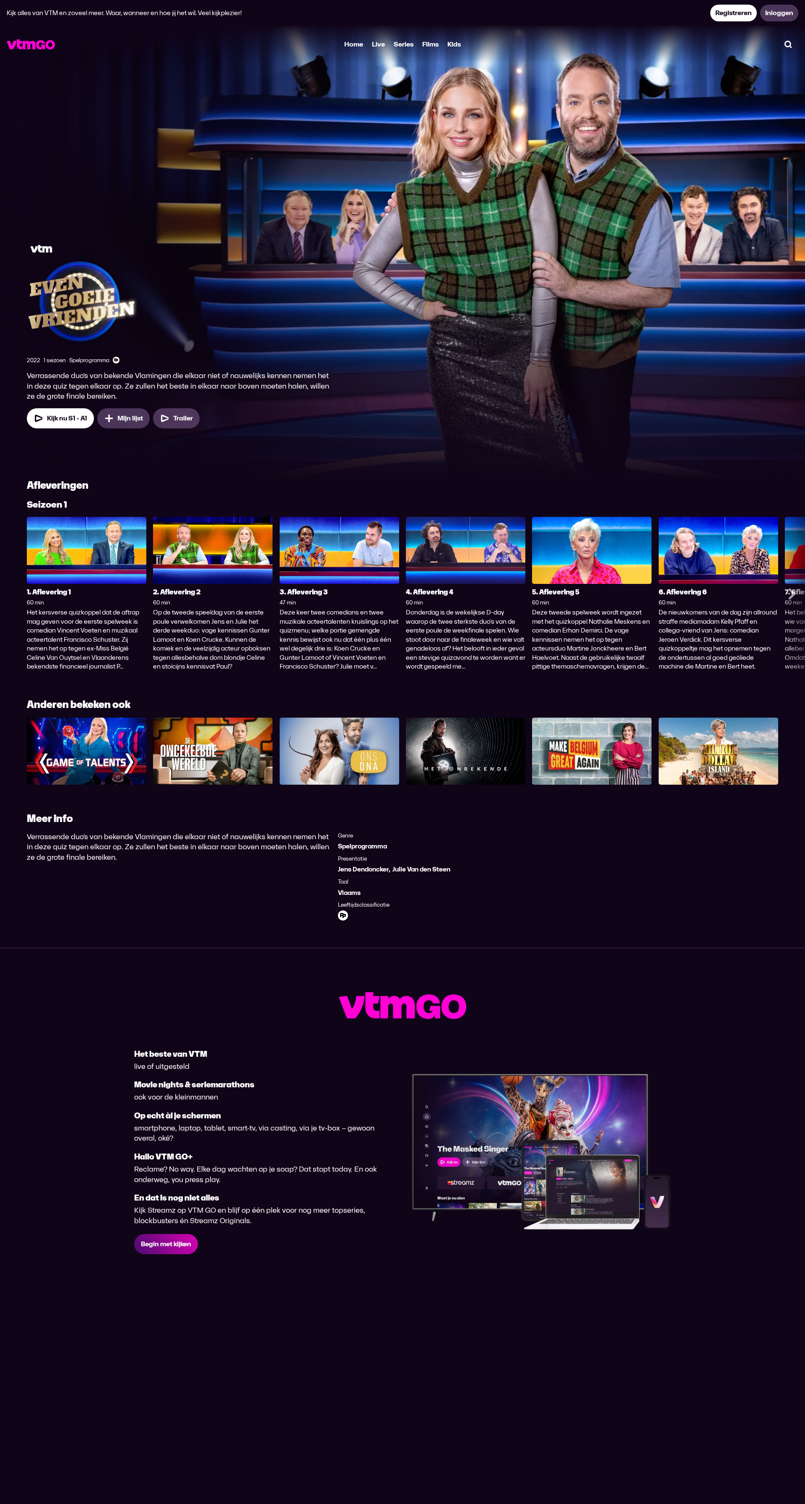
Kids (454, 44)
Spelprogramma (362, 846)
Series (403, 44)
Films (430, 44)
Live (378, 44)
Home (353, 44)
